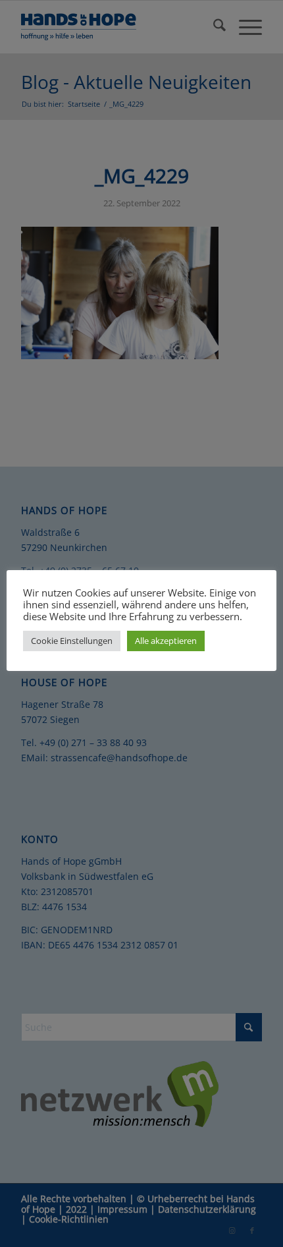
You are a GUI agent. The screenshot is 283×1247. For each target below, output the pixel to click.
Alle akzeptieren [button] (166, 641)
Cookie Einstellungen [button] (72, 641)
